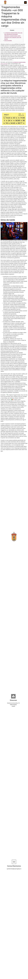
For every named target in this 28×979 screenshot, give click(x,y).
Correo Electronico (14, 866)
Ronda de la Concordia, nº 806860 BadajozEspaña (13, 704)
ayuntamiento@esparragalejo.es (14, 868)
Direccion (13, 700)
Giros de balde (8, 40)
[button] (25, 2)
